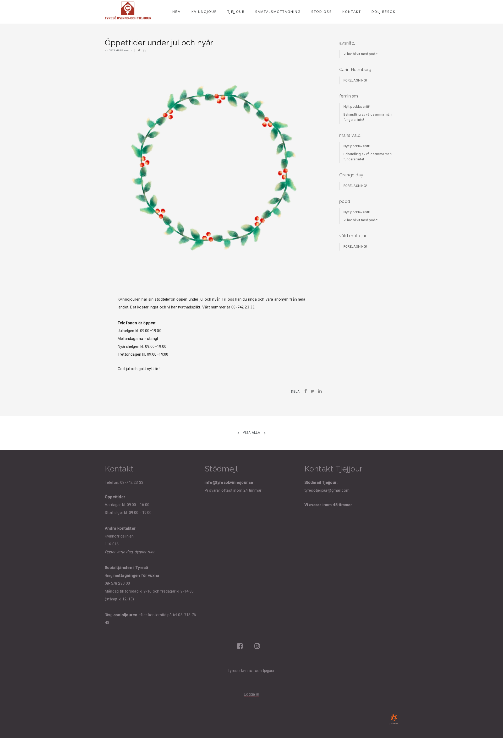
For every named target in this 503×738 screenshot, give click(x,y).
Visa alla (251, 433)
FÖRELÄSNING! (355, 80)
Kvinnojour (204, 11)
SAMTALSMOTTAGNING (278, 11)
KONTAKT (351, 11)
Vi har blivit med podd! (361, 54)
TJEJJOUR (236, 11)
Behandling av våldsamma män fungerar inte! (367, 117)
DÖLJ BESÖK (383, 11)
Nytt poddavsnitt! (356, 106)
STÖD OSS (321, 11)
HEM (176, 11)
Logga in (251, 694)
